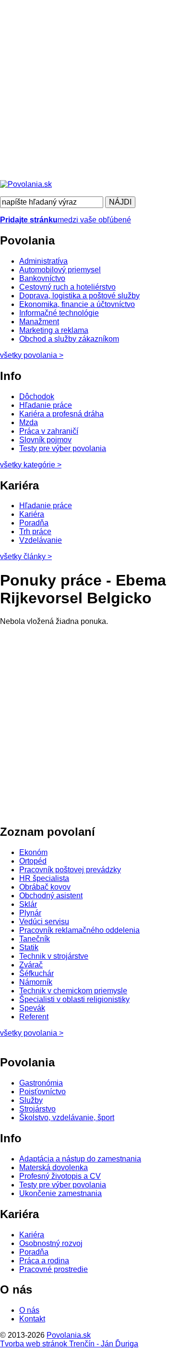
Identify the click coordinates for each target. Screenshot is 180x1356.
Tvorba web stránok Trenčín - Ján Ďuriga (69, 1344)
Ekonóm (33, 852)
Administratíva (43, 261)
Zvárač (31, 965)
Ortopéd (33, 861)
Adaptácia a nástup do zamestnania (80, 1159)
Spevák (32, 1008)
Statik (28, 947)
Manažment (39, 322)
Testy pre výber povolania (62, 448)
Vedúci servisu (44, 921)
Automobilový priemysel (60, 270)
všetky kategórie (30, 465)
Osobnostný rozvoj (51, 1243)
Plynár (30, 913)
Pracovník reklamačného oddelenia (79, 930)
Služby (31, 1100)
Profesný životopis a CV (60, 1176)
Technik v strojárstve (53, 956)
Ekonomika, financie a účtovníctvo (77, 304)
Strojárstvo (37, 1109)
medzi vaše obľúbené (65, 220)
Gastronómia (41, 1083)
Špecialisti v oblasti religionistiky (74, 999)
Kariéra (31, 514)
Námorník (35, 982)
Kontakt (32, 1319)
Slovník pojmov (45, 440)
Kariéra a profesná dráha (61, 414)
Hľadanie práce (45, 405)
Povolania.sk (69, 1335)
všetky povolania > (31, 1033)
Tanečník (34, 939)
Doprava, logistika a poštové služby (79, 296)
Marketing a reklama (53, 330)
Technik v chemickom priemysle (73, 991)
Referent (33, 1017)
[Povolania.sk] (26, 184)
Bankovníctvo (42, 278)
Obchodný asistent (51, 896)
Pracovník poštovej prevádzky (70, 870)
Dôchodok (36, 396)
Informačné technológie (59, 313)
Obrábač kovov (45, 887)
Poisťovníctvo (42, 1091)
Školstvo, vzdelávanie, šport (66, 1117)
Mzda (28, 422)
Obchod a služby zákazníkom (69, 339)
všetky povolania (31, 355)
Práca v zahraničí (48, 431)
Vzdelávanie (40, 540)
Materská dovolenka (53, 1167)
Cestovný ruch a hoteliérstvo (67, 287)
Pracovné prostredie (53, 1269)
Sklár (28, 904)
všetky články (26, 556)
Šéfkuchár (36, 973)
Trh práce (35, 531)
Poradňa (33, 523)
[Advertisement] (90, 90)
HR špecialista (44, 878)
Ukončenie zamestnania (60, 1193)
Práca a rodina (44, 1261)
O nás (29, 1310)
